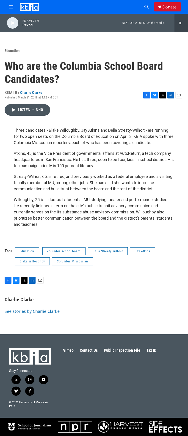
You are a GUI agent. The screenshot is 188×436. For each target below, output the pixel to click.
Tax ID (151, 350)
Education (12, 50)
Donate (169, 7)
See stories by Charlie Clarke (32, 311)
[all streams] (181, 23)
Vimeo (68, 350)
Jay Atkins (142, 251)
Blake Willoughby (32, 261)
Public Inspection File (122, 350)
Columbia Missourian (72, 261)
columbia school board (64, 251)
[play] (12, 23)
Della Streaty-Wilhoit (108, 251)
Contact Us (89, 350)
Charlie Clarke (31, 92)
